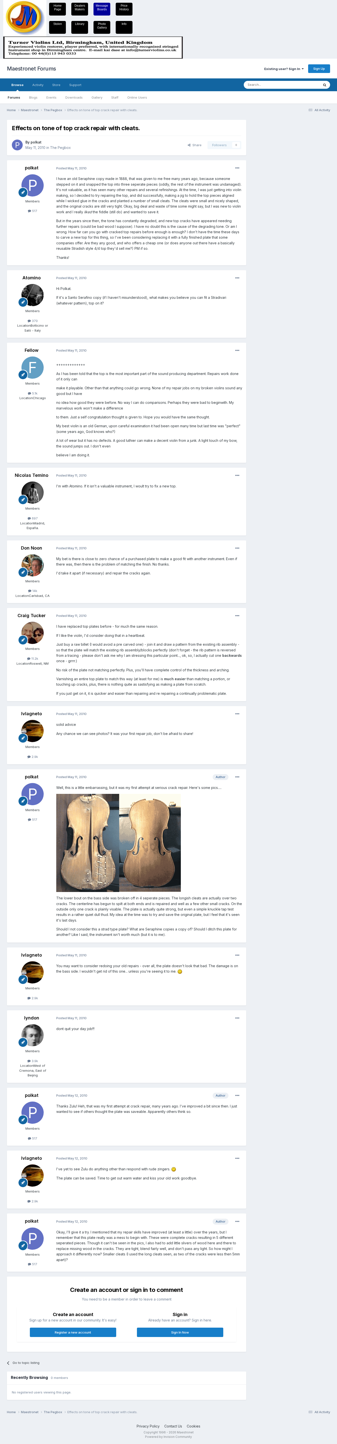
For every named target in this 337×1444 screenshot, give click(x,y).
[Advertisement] (271, 194)
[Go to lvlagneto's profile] (32, 731)
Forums (14, 97)
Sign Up (319, 69)
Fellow (31, 350)
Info (124, 24)
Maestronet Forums (31, 68)
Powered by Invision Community (168, 1437)
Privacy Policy (148, 1426)
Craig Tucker (32, 615)
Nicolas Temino (31, 475)
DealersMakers (80, 7)
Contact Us (173, 1426)
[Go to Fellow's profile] (32, 368)
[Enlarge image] (179, 971)
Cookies (193, 1426)
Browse (17, 85)
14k (34, 591)
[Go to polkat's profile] (17, 145)
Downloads (74, 97)
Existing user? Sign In (283, 69)
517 (34, 211)
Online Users (137, 97)
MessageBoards (102, 7)
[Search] (324, 85)
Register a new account (73, 1332)
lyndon (31, 1017)
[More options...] (237, 168)
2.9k (34, 757)
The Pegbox (60, 147)
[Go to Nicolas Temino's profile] (32, 492)
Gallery (97, 97)
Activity (37, 85)
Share (196, 145)
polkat (36, 142)
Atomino (31, 277)
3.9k (34, 1061)
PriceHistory (124, 7)
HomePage (58, 7)
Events (51, 97)
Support (75, 85)
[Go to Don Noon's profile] (32, 565)
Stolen (57, 24)
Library (79, 24)
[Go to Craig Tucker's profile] (32, 633)
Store (56, 85)
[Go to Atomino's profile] (32, 295)
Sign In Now (180, 1332)
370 (34, 321)
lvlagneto (31, 713)
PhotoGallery (102, 25)
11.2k (34, 658)
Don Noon (31, 548)
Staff (114, 97)
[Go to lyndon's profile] (32, 1035)
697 (34, 518)
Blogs (33, 97)
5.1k (34, 393)
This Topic (305, 85)
